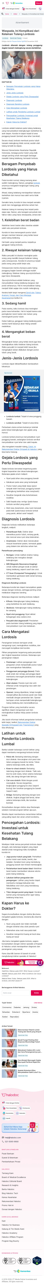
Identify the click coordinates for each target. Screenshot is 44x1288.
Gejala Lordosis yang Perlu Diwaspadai (22, 96)
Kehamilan (6, 1012)
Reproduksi (14, 1017)
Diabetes (17, 1007)
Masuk (38, 3)
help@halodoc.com (11, 1137)
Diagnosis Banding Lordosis (17, 104)
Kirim (36, 993)
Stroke (34, 1007)
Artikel (15, 14)
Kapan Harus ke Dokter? (16, 122)
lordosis (37, 183)
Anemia (35, 1012)
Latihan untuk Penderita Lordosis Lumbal (23, 112)
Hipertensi (26, 1012)
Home (7, 14)
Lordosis (5, 38)
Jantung (26, 1007)
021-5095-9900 (10, 1141)
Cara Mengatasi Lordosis (16, 108)
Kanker (5, 1017)
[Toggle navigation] (3, 3)
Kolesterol (16, 1012)
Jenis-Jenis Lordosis (14, 93)
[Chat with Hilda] (40, 962)
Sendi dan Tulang (15, 38)
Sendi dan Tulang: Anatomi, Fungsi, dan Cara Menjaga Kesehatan (21, 295)
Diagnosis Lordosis (14, 100)
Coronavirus (6, 1007)
